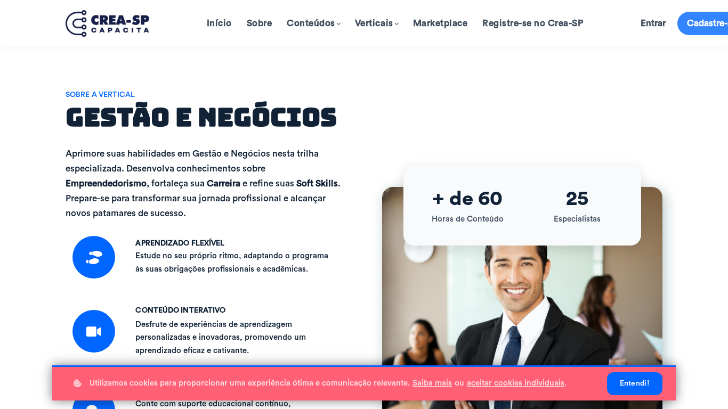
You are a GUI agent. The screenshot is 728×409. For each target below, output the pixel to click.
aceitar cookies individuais (515, 383)
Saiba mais (432, 383)
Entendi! (635, 383)
